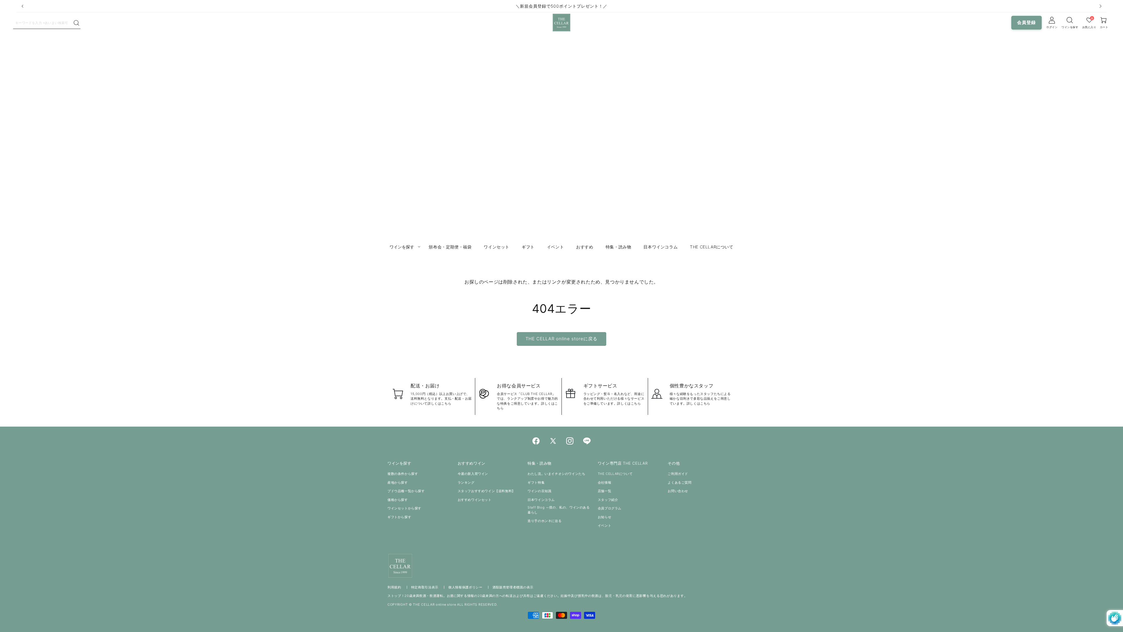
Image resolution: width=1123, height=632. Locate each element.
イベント (604, 525)
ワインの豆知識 (539, 491)
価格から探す (397, 500)
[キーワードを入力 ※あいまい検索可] (76, 23)
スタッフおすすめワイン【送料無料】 (486, 491)
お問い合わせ (678, 491)
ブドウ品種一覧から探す (406, 491)
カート (1104, 27)
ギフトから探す (399, 517)
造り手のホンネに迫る (545, 521)
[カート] (1070, 20)
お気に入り (1089, 27)
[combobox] (43, 22)
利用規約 (394, 587)
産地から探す (397, 482)
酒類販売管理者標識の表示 (512, 587)
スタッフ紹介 (608, 500)
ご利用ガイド (678, 474)
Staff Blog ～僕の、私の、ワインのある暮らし (559, 509)
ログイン (1051, 27)
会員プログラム (609, 508)
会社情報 (604, 482)
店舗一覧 (604, 491)
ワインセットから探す (404, 508)
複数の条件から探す (402, 474)
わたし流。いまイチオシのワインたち (556, 474)
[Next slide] (1100, 6)
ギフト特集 (536, 482)
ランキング (466, 482)
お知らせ (604, 517)
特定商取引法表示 (425, 587)
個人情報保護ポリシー (465, 587)
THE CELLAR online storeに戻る (561, 338)
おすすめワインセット (475, 500)
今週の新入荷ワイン (473, 474)
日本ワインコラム (541, 500)
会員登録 (1026, 22)
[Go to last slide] (22, 6)
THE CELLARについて (615, 474)
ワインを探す (1070, 27)
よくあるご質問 (679, 482)
